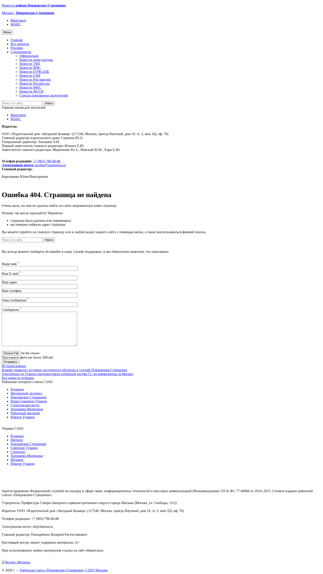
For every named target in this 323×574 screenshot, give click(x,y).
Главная (16, 40)
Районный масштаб (25, 413)
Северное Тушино (24, 448)
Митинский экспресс (26, 393)
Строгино (18, 452)
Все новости (20, 44)
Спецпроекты (21, 52)
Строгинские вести (25, 405)
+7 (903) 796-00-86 (31, 163)
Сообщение (12, 310)
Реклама (17, 48)
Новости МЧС (30, 68)
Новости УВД (29, 64)
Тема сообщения (15, 300)
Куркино (17, 389)
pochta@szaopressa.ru (50, 165)
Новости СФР (29, 75)
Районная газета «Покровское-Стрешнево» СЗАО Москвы (64, 570)
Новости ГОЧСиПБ (34, 71)
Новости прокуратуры (36, 60)
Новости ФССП (31, 91)
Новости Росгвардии (35, 79)
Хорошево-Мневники (27, 409)
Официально (29, 56)
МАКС (16, 24)
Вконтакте (18, 20)
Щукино (17, 460)
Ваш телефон (12, 291)
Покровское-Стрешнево (28, 397)
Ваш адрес (9, 282)
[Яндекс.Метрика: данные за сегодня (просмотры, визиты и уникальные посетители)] (16, 562)
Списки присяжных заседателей (43, 95)
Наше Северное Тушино (29, 401)
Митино (17, 440)
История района (14, 366)
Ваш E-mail (11, 273)
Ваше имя (10, 264)
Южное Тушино (23, 417)
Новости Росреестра (34, 83)
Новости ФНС (30, 87)
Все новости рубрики (18, 378)
